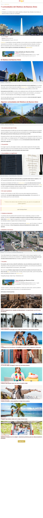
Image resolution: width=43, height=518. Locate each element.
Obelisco (28, 223)
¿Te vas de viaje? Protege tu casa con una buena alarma (15, 365)
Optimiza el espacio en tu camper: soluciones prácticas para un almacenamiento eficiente (21, 437)
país (8, 271)
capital (8, 219)
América (2, 4)
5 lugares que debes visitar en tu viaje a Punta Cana (14, 419)
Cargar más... (21, 441)
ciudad (40, 184)
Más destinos (3, 417)
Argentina (3, 42)
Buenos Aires (7, 4)
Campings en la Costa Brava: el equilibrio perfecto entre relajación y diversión (21, 347)
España (2, 346)
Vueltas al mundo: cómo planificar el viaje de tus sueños (15, 401)
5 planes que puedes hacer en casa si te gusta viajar (14, 383)
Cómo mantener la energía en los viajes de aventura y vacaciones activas (19, 329)
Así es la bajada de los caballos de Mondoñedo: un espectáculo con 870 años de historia (21, 311)
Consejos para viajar (5, 328)
